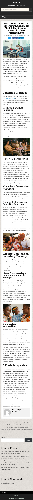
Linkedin (22, 38)
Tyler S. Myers (9, 35)
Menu (5, 17)
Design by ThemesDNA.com (16, 498)
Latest (27, 36)
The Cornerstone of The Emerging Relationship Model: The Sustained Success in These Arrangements (16, 28)
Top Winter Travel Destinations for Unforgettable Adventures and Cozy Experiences (15, 452)
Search (3, 437)
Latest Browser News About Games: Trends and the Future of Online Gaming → (16, 424)
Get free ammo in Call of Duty (9, 472)
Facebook (15, 38)
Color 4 (16, 2)
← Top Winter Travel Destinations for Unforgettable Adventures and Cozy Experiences (16, 429)
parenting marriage (9, 98)
